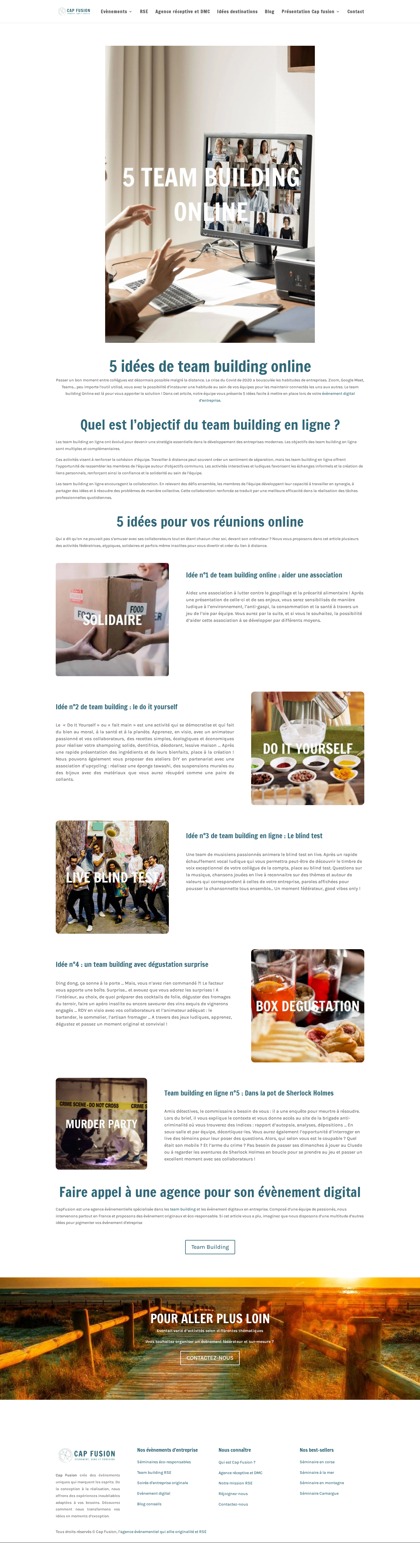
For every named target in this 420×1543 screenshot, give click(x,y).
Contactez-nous (233, 1504)
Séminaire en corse (317, 1462)
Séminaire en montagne (322, 1482)
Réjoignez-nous (233, 1493)
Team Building (210, 1247)
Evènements (114, 12)
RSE (144, 12)
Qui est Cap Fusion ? (237, 1462)
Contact (355, 12)
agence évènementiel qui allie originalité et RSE (163, 1531)
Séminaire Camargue (319, 1493)
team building (183, 1209)
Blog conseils (149, 1504)
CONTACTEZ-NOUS (210, 1358)
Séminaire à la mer (317, 1472)
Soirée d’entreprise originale (162, 1482)
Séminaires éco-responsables (164, 1462)
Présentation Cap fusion (308, 12)
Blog (270, 12)
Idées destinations (237, 12)
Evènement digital (153, 1493)
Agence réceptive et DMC (182, 12)
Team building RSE (154, 1472)
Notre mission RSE (236, 1483)
